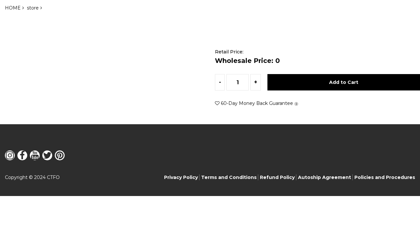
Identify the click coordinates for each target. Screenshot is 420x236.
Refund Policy (277, 177)
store (33, 8)
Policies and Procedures (384, 177)
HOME (13, 8)
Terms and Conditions (229, 177)
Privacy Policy (181, 177)
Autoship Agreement (324, 177)
